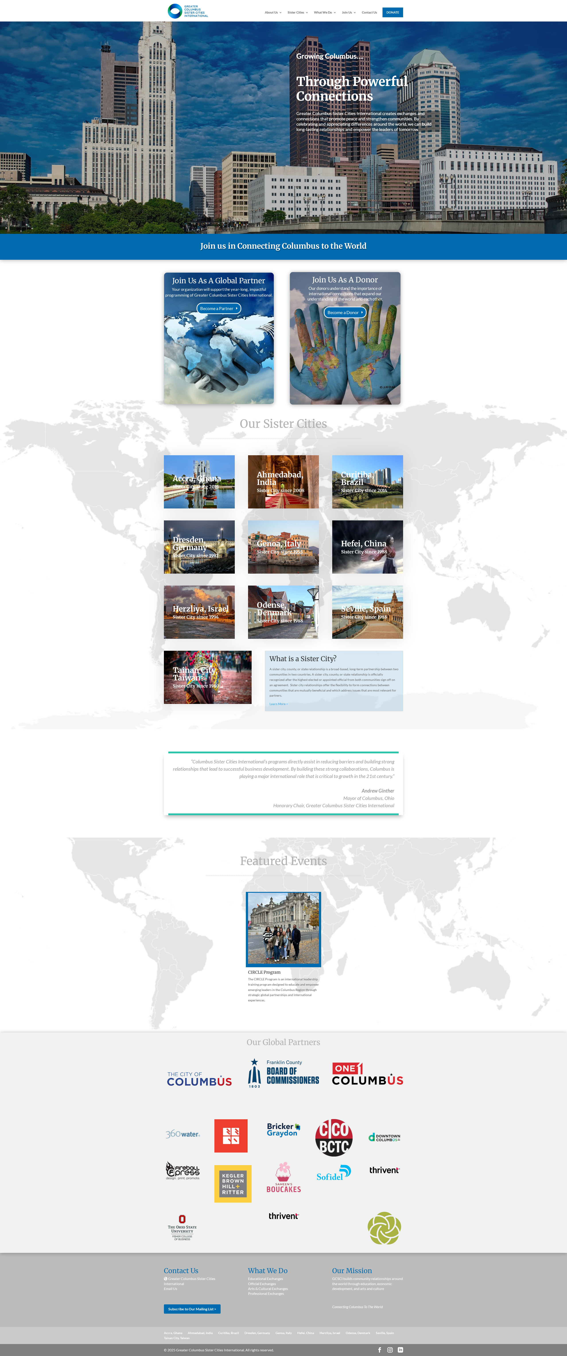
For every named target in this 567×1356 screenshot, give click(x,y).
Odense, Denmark (358, 1333)
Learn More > (279, 704)
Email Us (170, 1288)
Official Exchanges (262, 1284)
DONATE (392, 12)
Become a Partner (216, 308)
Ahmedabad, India (200, 1333)
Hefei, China (305, 1333)
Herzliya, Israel (330, 1333)
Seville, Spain (385, 1333)
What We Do (323, 12)
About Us (271, 12)
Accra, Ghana (173, 1333)
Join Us (347, 12)
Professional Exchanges (266, 1293)
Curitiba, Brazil (228, 1333)
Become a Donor (343, 312)
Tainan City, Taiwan (177, 1338)
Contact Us (369, 12)
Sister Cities (296, 12)
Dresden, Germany (257, 1333)
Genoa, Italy (284, 1333)
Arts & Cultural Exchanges (268, 1288)
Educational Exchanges (265, 1278)
